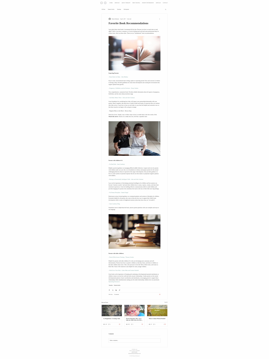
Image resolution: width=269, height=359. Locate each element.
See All (166, 302)
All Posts (103, 9)
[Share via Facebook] (109, 290)
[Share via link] (119, 290)
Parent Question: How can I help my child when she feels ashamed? (134, 319)
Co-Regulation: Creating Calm (111, 318)
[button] (165, 9)
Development (126, 9)
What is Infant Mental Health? (157, 318)
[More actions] (159, 19)
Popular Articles (111, 9)
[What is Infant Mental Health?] (157, 310)
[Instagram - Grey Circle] (105, 2)
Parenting (119, 9)
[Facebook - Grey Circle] (101, 2)
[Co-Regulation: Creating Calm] (112, 310)
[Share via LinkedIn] (116, 290)
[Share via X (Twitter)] (112, 290)
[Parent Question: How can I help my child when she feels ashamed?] (134, 310)
